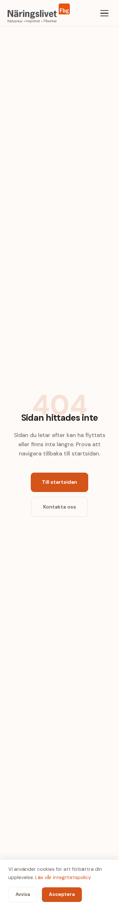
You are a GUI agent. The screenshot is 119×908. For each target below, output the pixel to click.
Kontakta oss (59, 506)
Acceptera (62, 894)
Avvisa (23, 894)
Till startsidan (59, 482)
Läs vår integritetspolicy (63, 877)
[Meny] (104, 13)
